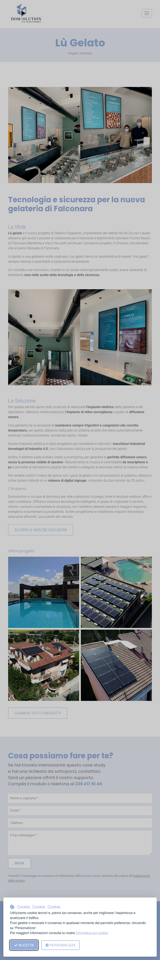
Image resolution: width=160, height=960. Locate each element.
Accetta (26, 945)
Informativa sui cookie (92, 932)
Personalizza (62, 945)
